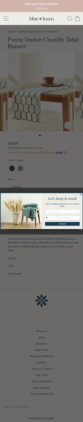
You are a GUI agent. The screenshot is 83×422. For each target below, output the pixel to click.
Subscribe (62, 224)
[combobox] (48, 218)
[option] (41, 6)
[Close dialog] (81, 194)
